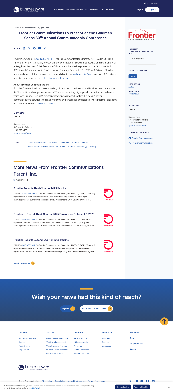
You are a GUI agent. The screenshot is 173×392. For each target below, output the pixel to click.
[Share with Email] (39, 48)
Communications (67, 146)
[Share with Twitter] (29, 48)
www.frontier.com (47, 103)
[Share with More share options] (50, 48)
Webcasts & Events (83, 74)
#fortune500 (134, 94)
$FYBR (131, 87)
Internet (84, 142)
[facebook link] (147, 381)
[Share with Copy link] (45, 48)
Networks (52, 142)
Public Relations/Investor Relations (43, 146)
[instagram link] (153, 381)
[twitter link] (130, 381)
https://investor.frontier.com (58, 78)
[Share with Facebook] (34, 48)
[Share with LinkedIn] (24, 48)
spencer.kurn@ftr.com (23, 133)
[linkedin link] (136, 381)
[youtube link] (141, 381)
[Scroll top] (164, 321)
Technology (82, 146)
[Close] (169, 387)
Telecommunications (37, 142)
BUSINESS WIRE (43, 58)
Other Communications (69, 142)
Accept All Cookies (141, 387)
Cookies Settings (123, 387)
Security (92, 146)
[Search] (145, 3)
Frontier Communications (142, 138)
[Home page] (29, 9)
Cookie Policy (34, 388)
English (132, 76)
